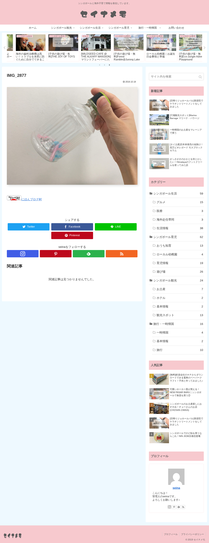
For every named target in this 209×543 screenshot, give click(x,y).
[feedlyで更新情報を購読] (88, 253)
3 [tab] (109, 65)
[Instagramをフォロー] (23, 253)
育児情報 (180, 263)
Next (204, 47)
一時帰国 (180, 332)
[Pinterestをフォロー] (56, 253)
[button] (200, 77)
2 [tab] (104, 65)
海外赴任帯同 (180, 219)
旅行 (180, 350)
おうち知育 (180, 245)
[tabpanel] (23, 47)
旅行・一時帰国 (178, 324)
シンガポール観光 (178, 280)
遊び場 (180, 271)
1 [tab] (99, 65)
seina (176, 488)
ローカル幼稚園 (180, 254)
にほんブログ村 (31, 199)
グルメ (180, 202)
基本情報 (180, 306)
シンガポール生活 (178, 193)
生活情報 (180, 228)
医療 (180, 211)
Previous (4, 47)
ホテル (180, 297)
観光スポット (180, 315)
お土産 (180, 289)
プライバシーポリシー (192, 534)
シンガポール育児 (178, 237)
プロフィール (171, 534)
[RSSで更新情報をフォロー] (121, 253)
